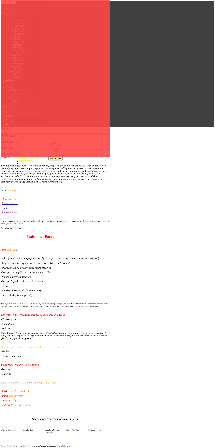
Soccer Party (22, 163)
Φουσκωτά (14, 169)
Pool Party (21, 161)
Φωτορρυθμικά (28, 175)
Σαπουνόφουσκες (25, 171)
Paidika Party (66, 446)
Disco (20, 175)
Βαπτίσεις (13, 167)
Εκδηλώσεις (15, 165)
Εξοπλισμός (45, 171)
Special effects (36, 171)
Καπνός (22, 173)
